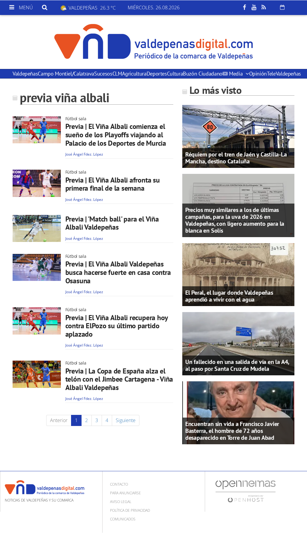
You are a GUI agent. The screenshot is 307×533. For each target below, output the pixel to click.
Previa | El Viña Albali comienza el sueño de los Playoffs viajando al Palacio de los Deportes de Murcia (115, 134)
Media (236, 73)
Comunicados (123, 519)
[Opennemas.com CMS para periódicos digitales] (246, 491)
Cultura (175, 73)
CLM (117, 73)
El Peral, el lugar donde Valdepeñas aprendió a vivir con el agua (229, 296)
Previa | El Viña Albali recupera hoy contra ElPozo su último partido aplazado (116, 326)
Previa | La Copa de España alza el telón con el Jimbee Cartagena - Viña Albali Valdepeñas (119, 379)
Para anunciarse (125, 493)
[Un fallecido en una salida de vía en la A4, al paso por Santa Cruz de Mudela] (238, 343)
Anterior (58, 420)
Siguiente (126, 420)
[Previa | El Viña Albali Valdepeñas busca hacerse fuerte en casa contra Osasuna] (37, 267)
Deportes (157, 73)
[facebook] (244, 7)
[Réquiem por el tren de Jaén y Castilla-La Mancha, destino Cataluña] (238, 136)
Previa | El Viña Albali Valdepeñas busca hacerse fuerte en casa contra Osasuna (118, 272)
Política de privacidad (130, 510)
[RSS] (263, 7)
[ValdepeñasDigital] (153, 42)
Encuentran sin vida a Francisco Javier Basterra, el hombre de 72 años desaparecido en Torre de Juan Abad (232, 431)
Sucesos (103, 73)
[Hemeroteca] (282, 7)
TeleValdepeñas (284, 73)
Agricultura (134, 73)
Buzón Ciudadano (202, 73)
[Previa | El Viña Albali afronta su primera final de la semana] (37, 183)
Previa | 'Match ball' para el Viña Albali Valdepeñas (112, 223)
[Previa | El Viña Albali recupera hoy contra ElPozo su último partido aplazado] (37, 320)
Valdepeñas (25, 73)
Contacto (119, 484)
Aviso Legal (120, 501)
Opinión (258, 73)
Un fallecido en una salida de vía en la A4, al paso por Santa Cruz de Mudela (237, 365)
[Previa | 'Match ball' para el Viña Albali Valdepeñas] (37, 228)
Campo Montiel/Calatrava (66, 73)
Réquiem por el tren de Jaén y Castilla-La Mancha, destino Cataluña (236, 157)
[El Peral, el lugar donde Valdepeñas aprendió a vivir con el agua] (238, 274)
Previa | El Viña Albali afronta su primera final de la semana (112, 184)
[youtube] (254, 7)
